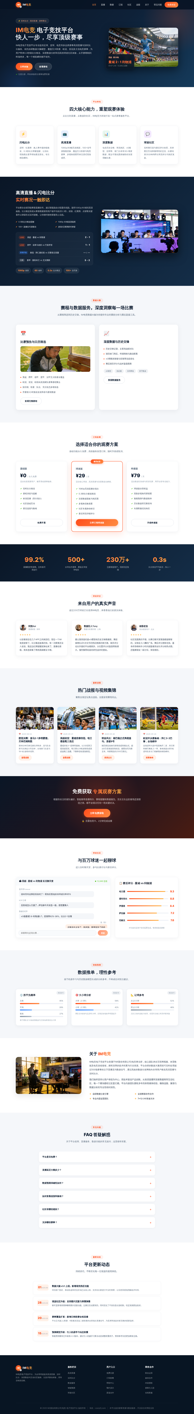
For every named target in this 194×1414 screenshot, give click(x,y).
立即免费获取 (97, 813)
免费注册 (110, 1373)
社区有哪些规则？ (50, 1209)
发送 (103, 933)
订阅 (121, 4)
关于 (147, 4)
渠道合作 (110, 1393)
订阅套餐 (110, 1378)
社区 (129, 4)
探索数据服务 (114, 380)
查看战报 (25, 757)
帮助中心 (110, 1383)
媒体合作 (149, 1378)
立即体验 (24, 66)
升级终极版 (152, 522)
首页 (94, 4)
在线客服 (149, 1393)
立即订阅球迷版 (97, 522)
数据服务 (71, 1383)
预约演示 (110, 1388)
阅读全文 (108, 757)
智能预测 (71, 1388)
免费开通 (41, 522)
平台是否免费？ (49, 1156)
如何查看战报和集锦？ (53, 1196)
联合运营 (149, 1373)
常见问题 (158, 4)
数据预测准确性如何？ (53, 1183)
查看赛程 (43, 66)
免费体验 (171, 4)
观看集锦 (149, 757)
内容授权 (149, 1383)
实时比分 (71, 1378)
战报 (138, 4)
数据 (112, 4)
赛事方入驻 (149, 1388)
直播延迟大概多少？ (51, 1170)
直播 (103, 4)
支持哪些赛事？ (49, 1222)
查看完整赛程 (31, 401)
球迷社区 (71, 1393)
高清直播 (71, 1373)
